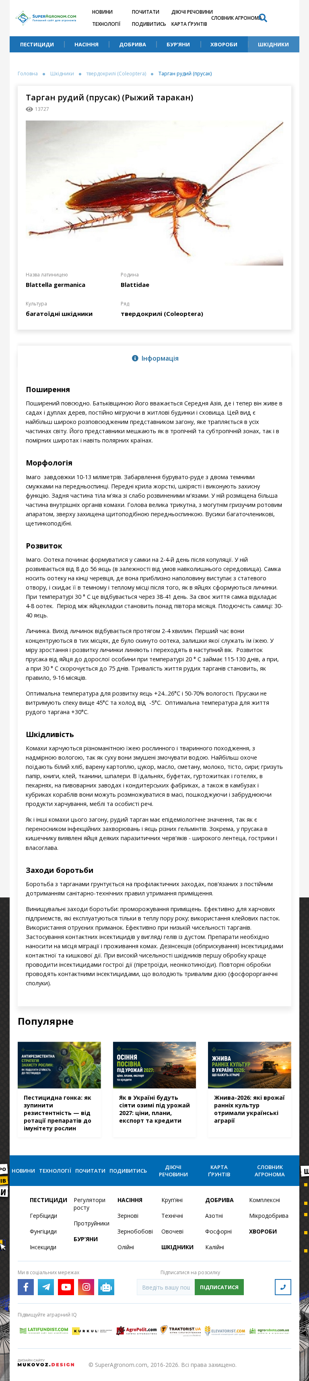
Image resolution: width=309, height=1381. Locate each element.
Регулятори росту (89, 1203)
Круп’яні (172, 1200)
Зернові (127, 1215)
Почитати (145, 11)
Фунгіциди (43, 1231)
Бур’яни (178, 44)
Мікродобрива (266, 1215)
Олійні (125, 1247)
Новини (102, 11)
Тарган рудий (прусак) (185, 74)
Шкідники (273, 44)
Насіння (86, 44)
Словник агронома (236, 18)
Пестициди (37, 44)
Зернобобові (134, 1231)
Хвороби (223, 44)
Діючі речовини (192, 11)
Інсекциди (43, 1247)
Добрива (132, 44)
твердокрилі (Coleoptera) (116, 74)
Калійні (214, 1247)
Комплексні (264, 1200)
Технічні (172, 1215)
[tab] (154, 358)
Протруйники (91, 1223)
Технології (106, 24)
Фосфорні (218, 1231)
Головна (28, 74)
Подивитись (149, 24)
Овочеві (172, 1231)
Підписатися (219, 1287)
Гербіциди (43, 1215)
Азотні (214, 1215)
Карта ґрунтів (189, 24)
